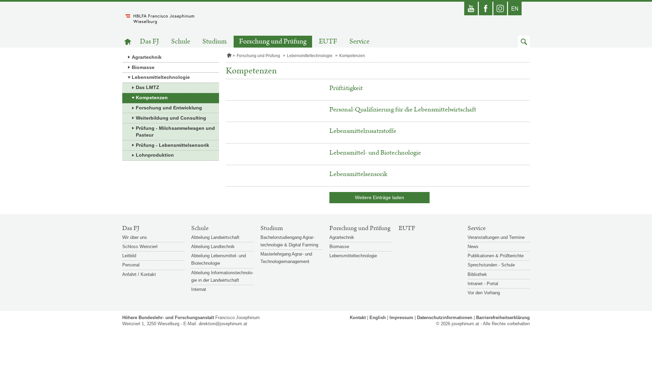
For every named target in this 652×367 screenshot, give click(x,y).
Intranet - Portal (483, 283)
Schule (180, 42)
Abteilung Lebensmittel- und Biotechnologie (218, 259)
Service (359, 42)
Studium (214, 42)
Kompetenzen (152, 97)
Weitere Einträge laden (379, 197)
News (473, 246)
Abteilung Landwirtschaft (215, 237)
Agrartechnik (147, 57)
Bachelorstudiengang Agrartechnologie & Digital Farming (289, 241)
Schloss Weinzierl (140, 246)
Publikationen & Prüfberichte (496, 255)
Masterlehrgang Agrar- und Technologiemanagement (286, 257)
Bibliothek (477, 274)
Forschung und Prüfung (273, 42)
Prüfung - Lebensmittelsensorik (172, 145)
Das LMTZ (147, 87)
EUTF (328, 42)
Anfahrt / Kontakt (139, 274)
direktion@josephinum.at (223, 323)
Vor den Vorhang (484, 292)
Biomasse (143, 67)
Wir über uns (134, 237)
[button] (524, 42)
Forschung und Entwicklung (169, 107)
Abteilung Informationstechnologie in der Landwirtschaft (222, 276)
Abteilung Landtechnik (213, 246)
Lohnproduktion (155, 155)
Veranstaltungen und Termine (496, 237)
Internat (198, 289)
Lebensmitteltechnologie (161, 77)
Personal (131, 264)
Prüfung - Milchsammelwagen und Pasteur (175, 131)
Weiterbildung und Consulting (171, 118)
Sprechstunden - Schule (491, 264)
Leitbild (129, 255)
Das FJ (149, 42)
